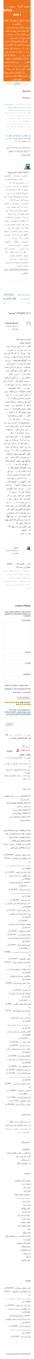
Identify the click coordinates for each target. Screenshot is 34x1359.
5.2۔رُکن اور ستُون (23, 872)
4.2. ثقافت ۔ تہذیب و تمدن (19, 875)
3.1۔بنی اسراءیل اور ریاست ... (18, 903)
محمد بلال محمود (24, 1243)
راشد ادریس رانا (24, 1215)
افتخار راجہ (26, 1184)
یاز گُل (28, 1257)
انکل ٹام (27, 1191)
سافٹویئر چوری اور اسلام (21, 976)
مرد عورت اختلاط (24, 1069)
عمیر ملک (27, 1232)
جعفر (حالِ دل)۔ (23, 1198)
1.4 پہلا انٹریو (25, 1101)
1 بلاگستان (26, 1149)
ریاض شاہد (26, 1218)
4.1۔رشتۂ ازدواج (24, 910)
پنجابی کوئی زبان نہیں (22, 1083)
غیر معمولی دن (24, 1066)
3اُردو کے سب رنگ (23, 1156)
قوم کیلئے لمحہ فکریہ (22, 1004)
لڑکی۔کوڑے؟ (25, 1042)
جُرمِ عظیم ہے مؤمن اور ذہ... (19, 969)
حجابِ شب (26, 1201)
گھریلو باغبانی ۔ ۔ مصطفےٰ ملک (18, 1236)
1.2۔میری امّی (25, 889)
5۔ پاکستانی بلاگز (24, 1163)
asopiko (24, 796)
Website (26, 674)
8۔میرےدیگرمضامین (21, 952)
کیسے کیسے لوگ (24, 945)
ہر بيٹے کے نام (25, 1045)
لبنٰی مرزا (27, 1239)
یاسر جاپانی (26, 1260)
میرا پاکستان (26, 1250)
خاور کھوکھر (26, 1208)
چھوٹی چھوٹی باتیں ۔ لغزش (19, 924)
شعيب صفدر (25, 1222)
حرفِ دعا (27, 1205)
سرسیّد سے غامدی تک (22, 1011)
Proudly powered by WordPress (18, 1354)
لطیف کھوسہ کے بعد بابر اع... (19, 1031)
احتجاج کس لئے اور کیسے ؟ (20, 993)
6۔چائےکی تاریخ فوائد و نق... (19, 938)
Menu (17, 83)
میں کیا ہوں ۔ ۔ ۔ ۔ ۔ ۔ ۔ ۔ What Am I (17, 10)
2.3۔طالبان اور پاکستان (21, 858)
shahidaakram (11, 323)
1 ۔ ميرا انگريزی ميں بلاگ (20, 1121)
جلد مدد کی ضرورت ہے (21, 893)
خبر (7, 148)
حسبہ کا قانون (25, 959)
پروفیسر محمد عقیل (22, 1194)
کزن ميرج (27, 990)
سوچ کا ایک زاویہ (24, 1073)
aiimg (25, 810)
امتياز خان (27, 1187)
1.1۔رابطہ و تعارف (23, 855)
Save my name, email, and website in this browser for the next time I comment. (18, 688)
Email (27, 663)
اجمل (15, 547)
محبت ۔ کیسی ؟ (24, 1090)
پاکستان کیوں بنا (24, 1056)
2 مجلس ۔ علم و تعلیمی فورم (18, 1153)
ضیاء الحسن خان (24, 1225)
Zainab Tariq (22, 803)
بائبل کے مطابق (24, 931)
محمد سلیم (26, 1246)
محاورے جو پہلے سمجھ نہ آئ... (18, 1049)
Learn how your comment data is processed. (18, 713)
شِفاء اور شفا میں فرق (21, 962)
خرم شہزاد (26, 1212)
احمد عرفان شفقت (23, 1180)
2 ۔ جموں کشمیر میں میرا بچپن (18, 1125)
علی (29, 1229)
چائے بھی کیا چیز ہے (21, 1076)
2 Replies (26, 97)
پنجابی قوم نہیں (24, 934)
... (30, 886)
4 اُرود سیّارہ (25, 1160)
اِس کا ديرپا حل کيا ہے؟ (19, 1024)
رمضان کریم (18, 810)
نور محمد (27, 1253)
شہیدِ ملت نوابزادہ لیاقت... (20, 913)
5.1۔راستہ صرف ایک (22, 983)
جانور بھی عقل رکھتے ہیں (18, 865)
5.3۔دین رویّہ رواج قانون (21, 1017)
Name (27, 652)
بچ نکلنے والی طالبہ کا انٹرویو (9, 298)
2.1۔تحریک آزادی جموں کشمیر (18, 1319)
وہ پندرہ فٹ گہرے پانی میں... (19, 1059)
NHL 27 (24, 817)
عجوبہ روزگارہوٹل (23, 1104)
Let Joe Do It (17, 882)
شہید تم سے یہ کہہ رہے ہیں (24, 298)
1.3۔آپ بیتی (25, 900)
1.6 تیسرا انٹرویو (24, 1097)
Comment (25, 620)
